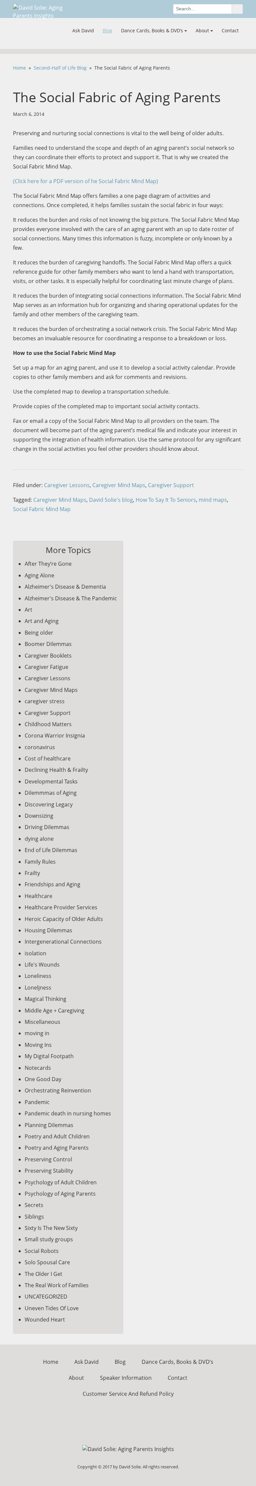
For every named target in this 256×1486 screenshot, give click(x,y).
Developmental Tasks (51, 781)
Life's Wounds (42, 964)
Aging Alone (39, 575)
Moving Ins (38, 1044)
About (202, 30)
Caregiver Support (171, 485)
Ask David (83, 30)
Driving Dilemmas (47, 827)
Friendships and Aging (52, 884)
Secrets (34, 1205)
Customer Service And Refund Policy (128, 1393)
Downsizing (39, 815)
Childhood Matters (48, 724)
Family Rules (40, 861)
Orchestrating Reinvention (58, 1090)
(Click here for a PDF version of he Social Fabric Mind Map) (85, 181)
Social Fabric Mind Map (42, 509)
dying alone (39, 838)
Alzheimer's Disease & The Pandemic (71, 598)
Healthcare (38, 896)
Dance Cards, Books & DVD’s (152, 30)
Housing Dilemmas (48, 930)
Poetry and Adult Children (57, 1136)
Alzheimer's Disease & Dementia (65, 586)
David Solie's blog (111, 499)
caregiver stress (45, 701)
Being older (39, 632)
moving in (37, 1033)
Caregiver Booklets (48, 655)
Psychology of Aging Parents (60, 1193)
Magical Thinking (45, 999)
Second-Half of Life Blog (60, 68)
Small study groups (49, 1239)
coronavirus (40, 747)
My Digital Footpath (49, 1056)
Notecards (38, 1067)
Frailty (32, 873)
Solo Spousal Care (47, 1262)
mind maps (213, 499)
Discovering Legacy (49, 804)
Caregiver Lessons (67, 485)
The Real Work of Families (57, 1285)
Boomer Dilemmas (48, 644)
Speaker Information (126, 1377)
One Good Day (43, 1079)
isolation (35, 953)
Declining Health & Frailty (56, 769)
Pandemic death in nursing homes (68, 1113)
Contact (230, 30)
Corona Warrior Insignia (55, 735)
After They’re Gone (48, 563)
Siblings (34, 1216)
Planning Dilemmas (49, 1125)
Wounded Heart (45, 1319)
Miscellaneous (42, 1022)
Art (28, 609)
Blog (107, 30)
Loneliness (38, 976)
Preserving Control (48, 1159)
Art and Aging (42, 621)
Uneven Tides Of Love (52, 1308)
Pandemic (37, 1102)
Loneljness (38, 987)
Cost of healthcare (48, 758)
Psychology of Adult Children (61, 1182)
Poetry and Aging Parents (57, 1147)
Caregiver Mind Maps (118, 485)
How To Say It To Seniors (166, 499)
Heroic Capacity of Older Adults (64, 919)
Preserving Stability (49, 1170)
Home (19, 68)
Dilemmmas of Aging (51, 792)
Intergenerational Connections (63, 941)
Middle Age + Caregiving (54, 1010)
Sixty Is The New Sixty (51, 1228)
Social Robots (42, 1251)
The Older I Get (43, 1274)
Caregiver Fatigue (46, 667)
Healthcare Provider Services (61, 907)
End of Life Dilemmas (51, 850)
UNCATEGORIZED (46, 1296)
